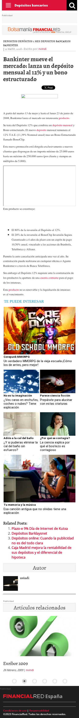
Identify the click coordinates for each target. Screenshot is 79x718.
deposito (41, 130)
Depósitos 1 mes (29, 41)
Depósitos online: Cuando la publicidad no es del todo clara (43, 540)
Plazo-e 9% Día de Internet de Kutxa (40, 528)
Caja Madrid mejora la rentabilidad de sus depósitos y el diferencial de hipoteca (41, 552)
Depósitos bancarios (31, 5)
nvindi (42, 49)
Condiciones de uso (15, 710)
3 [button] (34, 681)
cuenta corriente (49, 278)
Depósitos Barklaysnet (29, 533)
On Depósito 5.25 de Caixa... (52, 663)
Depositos (10, 41)
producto (64, 118)
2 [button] (24, 681)
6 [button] (65, 681)
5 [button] (55, 681)
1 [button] (14, 681)
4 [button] (45, 681)
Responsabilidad (39, 710)
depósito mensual (62, 125)
